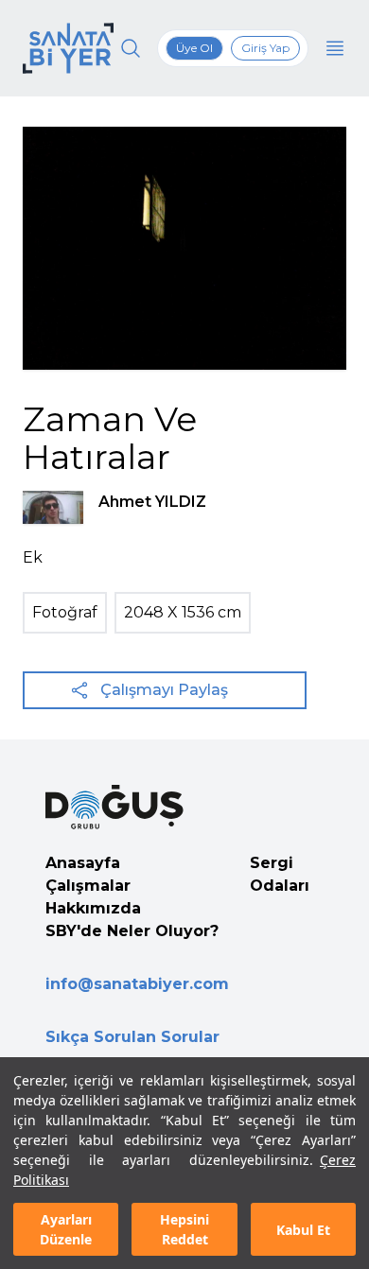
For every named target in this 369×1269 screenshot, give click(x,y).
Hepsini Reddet (184, 1229)
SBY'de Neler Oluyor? (132, 931)
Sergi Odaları (279, 874)
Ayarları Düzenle (66, 1229)
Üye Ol (194, 48)
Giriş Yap (265, 48)
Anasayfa (82, 863)
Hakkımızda (93, 908)
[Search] (130, 48)
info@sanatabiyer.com (137, 984)
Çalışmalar (88, 886)
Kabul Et (303, 1230)
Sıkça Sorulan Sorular (132, 1037)
